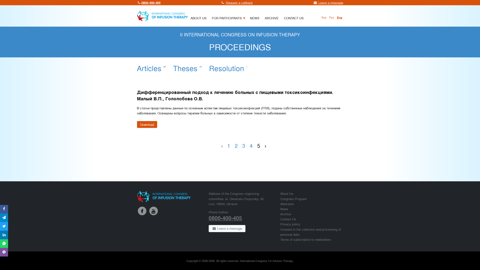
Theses (187, 68)
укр (323, 17)
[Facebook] (142, 211)
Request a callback (239, 2)
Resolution (228, 68)
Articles (151, 68)
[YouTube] (153, 211)
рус (331, 17)
